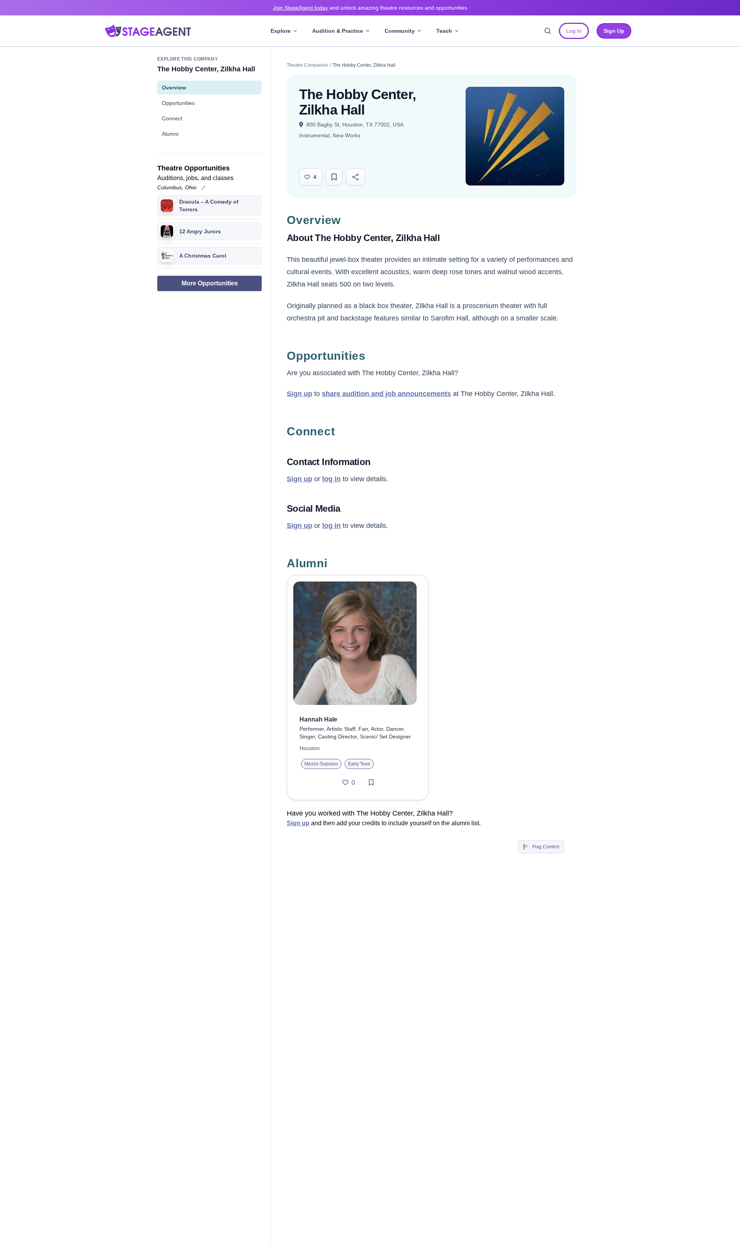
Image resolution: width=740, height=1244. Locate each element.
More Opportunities (210, 283)
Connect (172, 118)
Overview (174, 87)
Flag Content (545, 847)
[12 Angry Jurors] (167, 231)
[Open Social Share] (355, 177)
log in (331, 479)
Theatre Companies (307, 65)
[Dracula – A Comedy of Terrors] (167, 205)
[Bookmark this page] (334, 177)
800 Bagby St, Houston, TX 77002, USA (354, 124)
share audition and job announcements (386, 394)
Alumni (170, 134)
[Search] (547, 31)
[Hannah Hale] (357, 643)
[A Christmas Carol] (167, 255)
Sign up (299, 394)
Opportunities (178, 103)
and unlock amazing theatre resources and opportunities (370, 8)
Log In (574, 31)
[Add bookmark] (371, 782)
